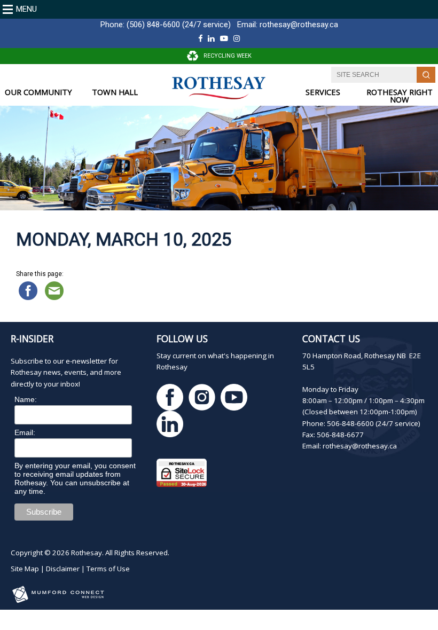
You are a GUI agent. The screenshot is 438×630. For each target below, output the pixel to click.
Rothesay (86, 552)
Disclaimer (63, 568)
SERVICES (323, 92)
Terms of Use (108, 568)
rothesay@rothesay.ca (299, 24)
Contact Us (331, 338)
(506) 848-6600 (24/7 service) (179, 24)
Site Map (25, 568)
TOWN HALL (115, 92)
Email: (24, 432)
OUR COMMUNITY (38, 92)
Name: (25, 399)
